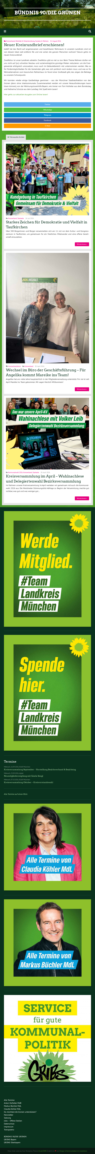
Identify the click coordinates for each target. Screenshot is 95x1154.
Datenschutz (9, 1123)
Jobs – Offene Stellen (13, 1120)
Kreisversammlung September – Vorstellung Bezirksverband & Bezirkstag (40, 769)
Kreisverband (10, 41)
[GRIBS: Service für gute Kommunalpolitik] (47, 1081)
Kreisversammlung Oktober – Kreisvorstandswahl (28, 782)
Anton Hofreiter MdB (12, 1103)
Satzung (7, 1118)
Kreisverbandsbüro (14, 366)
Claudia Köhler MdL (12, 1109)
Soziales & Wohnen (41, 41)
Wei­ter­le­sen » (82, 244)
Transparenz (9, 1129)
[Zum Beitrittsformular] (47, 569)
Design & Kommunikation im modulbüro (73, 1151)
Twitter (47, 104)
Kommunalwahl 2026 (15, 472)
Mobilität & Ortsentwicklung (25, 41)
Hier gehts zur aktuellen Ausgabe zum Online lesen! (26, 94)
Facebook (47, 120)
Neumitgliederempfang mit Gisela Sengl (23, 776)
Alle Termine (9, 1100)
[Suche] (90, 31)
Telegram (47, 115)
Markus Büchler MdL (12, 1106)
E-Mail (47, 126)
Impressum (8, 1126)
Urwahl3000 (42, 1151)
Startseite (20, 218)
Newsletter (8, 1115)
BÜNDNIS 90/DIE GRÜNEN (15, 1136)
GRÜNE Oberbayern (12, 1142)
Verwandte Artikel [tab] (17, 137)
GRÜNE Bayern (10, 1139)
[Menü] (5, 31)
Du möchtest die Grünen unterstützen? (20, 1112)
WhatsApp (47, 110)
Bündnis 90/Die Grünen (47, 13)
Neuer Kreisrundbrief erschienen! (34, 45)
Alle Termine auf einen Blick (15, 794)
